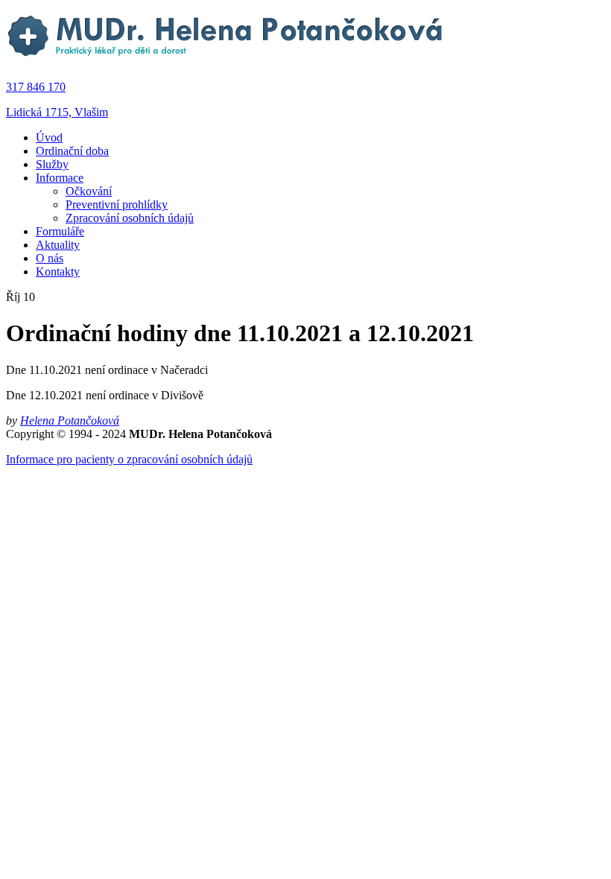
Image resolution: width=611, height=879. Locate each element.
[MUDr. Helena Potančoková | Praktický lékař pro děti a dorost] (226, 61)
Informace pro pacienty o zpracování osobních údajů (129, 459)
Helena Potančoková (69, 420)
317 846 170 (36, 86)
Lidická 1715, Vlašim (57, 112)
